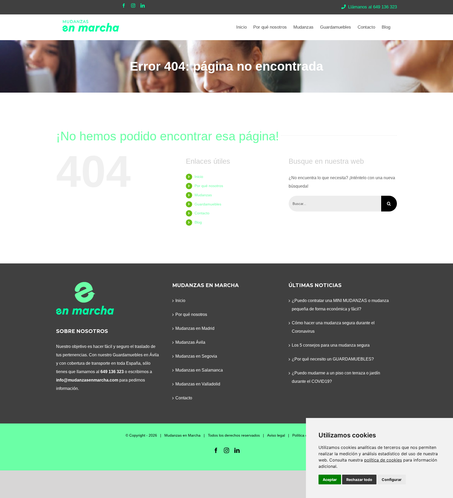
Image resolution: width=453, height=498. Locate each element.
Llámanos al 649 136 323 (372, 6)
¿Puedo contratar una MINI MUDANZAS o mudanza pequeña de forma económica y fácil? (340, 304)
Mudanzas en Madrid (194, 328)
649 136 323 (112, 371)
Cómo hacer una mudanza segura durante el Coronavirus (333, 327)
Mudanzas (203, 195)
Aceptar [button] (330, 479)
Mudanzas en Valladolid (197, 384)
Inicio (199, 176)
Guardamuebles (208, 204)
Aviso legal (276, 435)
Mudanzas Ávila (190, 342)
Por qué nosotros (209, 186)
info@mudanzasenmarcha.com (87, 380)
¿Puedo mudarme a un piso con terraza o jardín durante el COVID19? (336, 377)
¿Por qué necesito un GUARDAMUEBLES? (333, 359)
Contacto (202, 213)
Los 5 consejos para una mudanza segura (331, 345)
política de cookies (383, 460)
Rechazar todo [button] (359, 479)
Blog (198, 222)
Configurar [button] (392, 479)
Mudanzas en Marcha (182, 435)
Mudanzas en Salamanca (199, 370)
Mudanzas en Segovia (196, 356)
